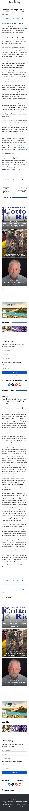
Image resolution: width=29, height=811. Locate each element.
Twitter (9, 167)
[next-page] (5, 289)
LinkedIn (13, 167)
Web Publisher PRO (17, 799)
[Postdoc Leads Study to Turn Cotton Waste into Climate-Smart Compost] (14, 243)
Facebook (19, 149)
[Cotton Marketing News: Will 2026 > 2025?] (14, 272)
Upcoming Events (8, 390)
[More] (22, 18)
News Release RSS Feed (14, 169)
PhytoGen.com (21, 147)
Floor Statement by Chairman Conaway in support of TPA (22, 190)
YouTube (25, 149)
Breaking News (5, 7)
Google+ (20, 167)
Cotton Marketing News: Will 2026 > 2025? (14, 283)
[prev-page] (2, 289)
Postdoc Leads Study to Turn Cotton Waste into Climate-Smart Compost (14, 255)
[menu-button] (2, 2)
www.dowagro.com (7, 166)
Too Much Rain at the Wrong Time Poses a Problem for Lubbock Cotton (6, 190)
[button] (27, 2)
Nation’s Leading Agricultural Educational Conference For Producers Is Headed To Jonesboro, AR (14, 225)
